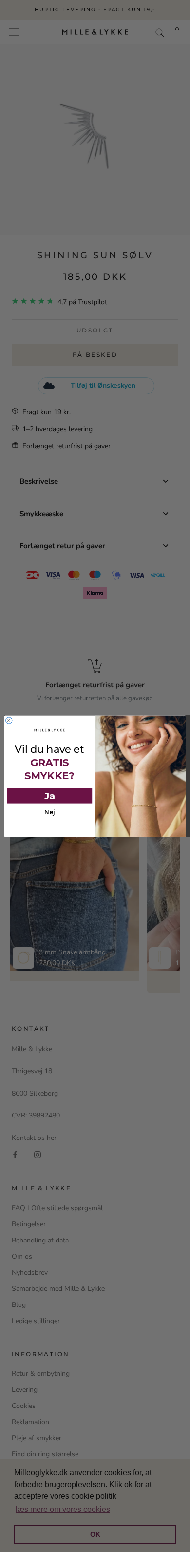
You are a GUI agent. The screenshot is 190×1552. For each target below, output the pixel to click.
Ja (49, 795)
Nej (49, 812)
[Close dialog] (9, 720)
